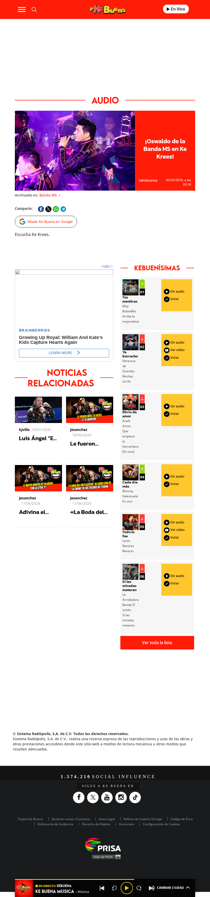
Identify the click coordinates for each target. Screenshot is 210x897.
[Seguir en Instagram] (122, 797)
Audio (105, 100)
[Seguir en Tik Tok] (136, 797)
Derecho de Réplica (96, 824)
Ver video (177, 350)
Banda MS (48, 195)
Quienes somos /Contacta (71, 819)
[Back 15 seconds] (114, 888)
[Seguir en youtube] (108, 797)
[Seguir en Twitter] (94, 797)
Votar (174, 298)
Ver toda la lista (157, 642)
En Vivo (177, 9)
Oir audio (177, 291)
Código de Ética (182, 819)
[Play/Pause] (127, 888)
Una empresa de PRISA (105, 844)
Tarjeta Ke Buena (30, 819)
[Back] (102, 888)
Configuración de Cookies (161, 824)
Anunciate (126, 824)
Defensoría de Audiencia (55, 824)
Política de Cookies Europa (142, 819)
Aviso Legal (107, 819)
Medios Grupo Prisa (105, 857)
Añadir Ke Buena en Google (50, 222)
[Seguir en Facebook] (80, 797)
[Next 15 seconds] (139, 888)
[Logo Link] (108, 9)
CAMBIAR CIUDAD (170, 887)
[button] (105, 879)
